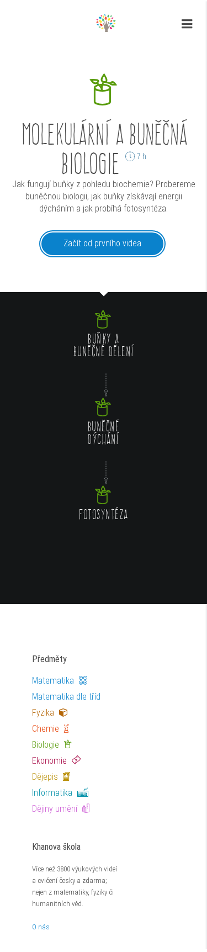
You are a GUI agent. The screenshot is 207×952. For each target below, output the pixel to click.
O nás (41, 927)
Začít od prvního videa (102, 243)
